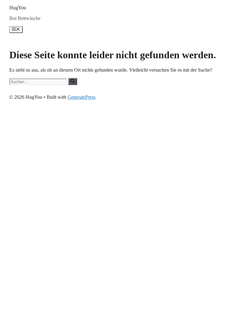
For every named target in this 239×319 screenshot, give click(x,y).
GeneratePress (82, 97)
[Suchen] (72, 81)
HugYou (17, 7)
